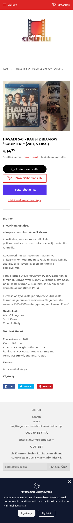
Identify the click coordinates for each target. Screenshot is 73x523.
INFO (36, 421)
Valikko (12, 4)
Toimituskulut (31, 157)
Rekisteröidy (58, 466)
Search (36, 416)
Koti (5, 68)
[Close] (69, 482)
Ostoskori (63, 4)
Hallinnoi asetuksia (15, 505)
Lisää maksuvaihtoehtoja (24, 200)
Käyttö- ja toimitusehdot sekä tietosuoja (36, 426)
